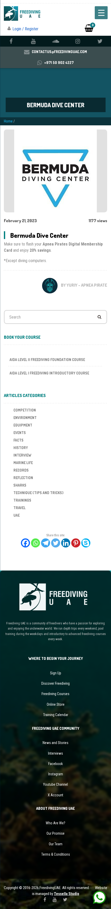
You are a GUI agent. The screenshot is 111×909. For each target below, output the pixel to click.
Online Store (56, 704)
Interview (22, 455)
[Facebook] (25, 542)
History (20, 447)
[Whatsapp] (35, 542)
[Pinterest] (75, 542)
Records (21, 470)
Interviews (55, 753)
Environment (25, 417)
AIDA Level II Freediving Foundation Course (47, 359)
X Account (55, 795)
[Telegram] (45, 542)
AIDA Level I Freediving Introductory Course (49, 373)
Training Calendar (55, 715)
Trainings (22, 500)
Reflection (23, 477)
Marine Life (23, 462)
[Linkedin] (65, 542)
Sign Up (55, 673)
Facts (18, 440)
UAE (16, 515)
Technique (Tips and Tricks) (38, 492)
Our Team (55, 844)
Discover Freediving (55, 683)
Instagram (55, 774)
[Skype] (85, 542)
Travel (19, 508)
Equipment (22, 425)
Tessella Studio (66, 893)
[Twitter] (55, 542)
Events (19, 432)
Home (8, 121)
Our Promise (55, 833)
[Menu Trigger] (101, 12)
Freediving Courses (55, 694)
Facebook (55, 764)
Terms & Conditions (55, 854)
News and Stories (55, 743)
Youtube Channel (55, 784)
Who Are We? (55, 823)
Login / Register (25, 28)
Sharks (19, 485)
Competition (24, 410)
